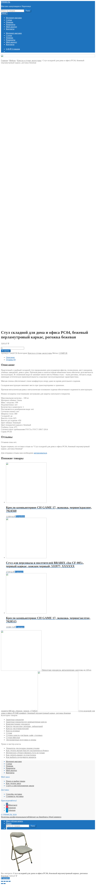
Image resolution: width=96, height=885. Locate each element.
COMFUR (63, 353)
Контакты (10, 29)
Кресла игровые (13, 731)
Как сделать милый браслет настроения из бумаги (27, 750)
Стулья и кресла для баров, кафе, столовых (24, 735)
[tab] (50, 357)
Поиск (28, 11)
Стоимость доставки (15, 796)
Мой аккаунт (11, 27)
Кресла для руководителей (17, 729)
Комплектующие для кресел (18, 724)
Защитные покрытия (15, 720)
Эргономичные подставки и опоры (21, 740)
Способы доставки (14, 794)
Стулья (9, 733)
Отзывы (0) (11, 360)
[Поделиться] (5, 881)
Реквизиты (10, 24)
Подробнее (20, 516)
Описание (10, 357)
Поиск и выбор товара (15, 781)
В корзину (6, 351)
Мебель (12, 60)
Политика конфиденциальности (14, 817)
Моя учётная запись (14, 821)
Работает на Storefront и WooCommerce (44, 817)
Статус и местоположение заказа (20, 786)
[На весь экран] (7, 881)
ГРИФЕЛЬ (5, 2)
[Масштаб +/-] (9, 881)
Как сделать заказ (13, 783)
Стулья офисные (13, 737)
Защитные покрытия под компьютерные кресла (26, 722)
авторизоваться (40, 453)
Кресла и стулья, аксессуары (29, 60)
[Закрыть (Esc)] (2, 881)
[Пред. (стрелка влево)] (2, 883)
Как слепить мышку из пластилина (21, 755)
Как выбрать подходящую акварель (21, 757)
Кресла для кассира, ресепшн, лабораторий (24, 726)
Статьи (9, 20)
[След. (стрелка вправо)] (5, 883)
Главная (4, 60)
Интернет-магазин (14, 18)
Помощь (9, 22)
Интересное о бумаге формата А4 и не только (25, 753)
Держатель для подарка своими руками (23, 748)
